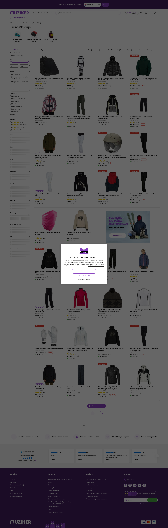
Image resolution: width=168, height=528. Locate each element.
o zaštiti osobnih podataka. (96, 266)
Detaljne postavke (84, 275)
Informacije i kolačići (84, 279)
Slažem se (84, 271)
